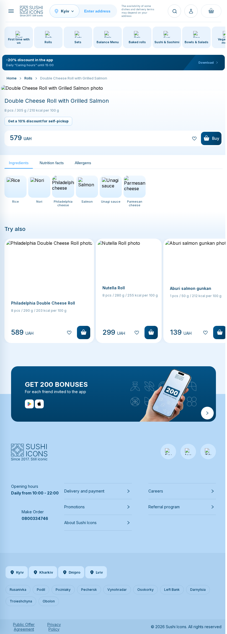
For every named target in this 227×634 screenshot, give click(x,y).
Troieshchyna (21, 601)
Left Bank (172, 589)
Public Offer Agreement (24, 627)
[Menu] (11, 11)
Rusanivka (18, 589)
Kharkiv (46, 572)
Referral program (164, 506)
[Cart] (211, 11)
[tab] (18, 163)
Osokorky (145, 589)
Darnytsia (198, 589)
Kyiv (20, 572)
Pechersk (89, 589)
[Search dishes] (174, 11)
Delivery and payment (84, 491)
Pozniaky (63, 589)
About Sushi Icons (80, 522)
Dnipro (74, 572)
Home (12, 78)
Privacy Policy (54, 627)
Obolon (49, 601)
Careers (155, 491)
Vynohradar (117, 589)
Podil (41, 589)
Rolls (28, 78)
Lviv (99, 572)
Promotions (74, 506)
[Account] (191, 11)
